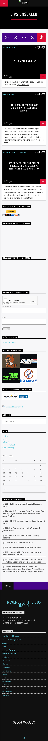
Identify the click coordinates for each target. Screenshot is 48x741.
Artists (6, 47)
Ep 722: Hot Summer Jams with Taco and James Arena (21, 529)
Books (14, 47)
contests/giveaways (9, 653)
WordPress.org (8, 448)
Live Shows (6, 671)
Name (4, 318)
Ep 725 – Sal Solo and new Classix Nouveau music (22, 505)
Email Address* (7, 306)
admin (6, 75)
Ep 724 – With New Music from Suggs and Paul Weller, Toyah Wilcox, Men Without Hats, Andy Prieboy (23, 513)
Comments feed (8, 445)
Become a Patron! (9, 342)
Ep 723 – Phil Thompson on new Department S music (23, 522)
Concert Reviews (8, 650)
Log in (4, 439)
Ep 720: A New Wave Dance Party (17, 542)
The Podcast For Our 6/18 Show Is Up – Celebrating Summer (24, 108)
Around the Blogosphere (11, 639)
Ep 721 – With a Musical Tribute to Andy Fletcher (20, 536)
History (5, 664)
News (4, 674)
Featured (5, 657)
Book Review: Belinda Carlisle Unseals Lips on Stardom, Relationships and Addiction (25, 166)
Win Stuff (5, 695)
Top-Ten (5, 688)
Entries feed (6, 442)
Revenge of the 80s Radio (14, 499)
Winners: (24, 61)
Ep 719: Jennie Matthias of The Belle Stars (21, 547)
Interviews (6, 667)
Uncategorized (7, 692)
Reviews (22, 152)
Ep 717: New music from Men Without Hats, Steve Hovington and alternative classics (22, 560)
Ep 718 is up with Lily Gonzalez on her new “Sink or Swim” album (21, 553)
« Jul (3, 489)
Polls (4, 678)
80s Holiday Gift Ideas (10, 636)
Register (5, 436)
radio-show (8, 94)
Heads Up (6, 660)
